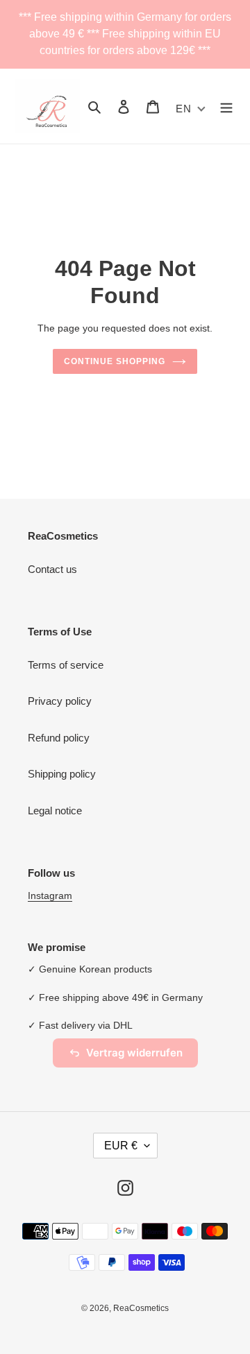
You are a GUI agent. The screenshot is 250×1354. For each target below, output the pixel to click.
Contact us (52, 569)
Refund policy (59, 738)
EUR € (121, 1145)
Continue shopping (114, 361)
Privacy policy (60, 701)
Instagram (50, 895)
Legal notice (55, 810)
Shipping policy (62, 774)
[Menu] (226, 106)
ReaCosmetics (141, 1308)
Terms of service (65, 665)
